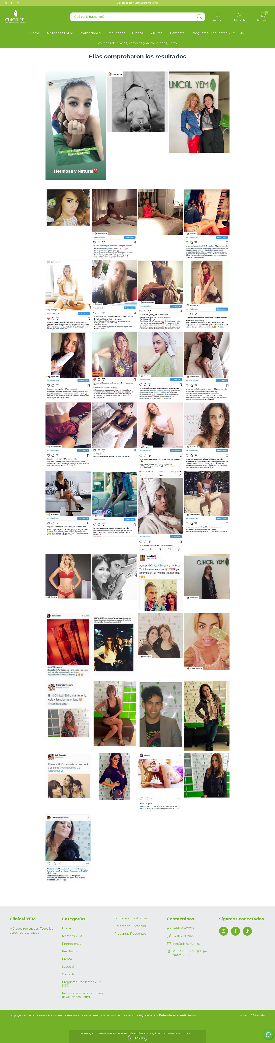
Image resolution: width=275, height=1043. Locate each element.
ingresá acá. (147, 1015)
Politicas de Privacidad (130, 926)
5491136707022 (183, 928)
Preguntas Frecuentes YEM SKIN (218, 33)
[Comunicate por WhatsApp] (268, 1034)
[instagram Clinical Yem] (6, 3)
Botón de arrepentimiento (177, 1015)
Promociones (90, 33)
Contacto (177, 33)
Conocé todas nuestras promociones (137, 2)
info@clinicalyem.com (188, 944)
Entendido (137, 1038)
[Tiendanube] (252, 1015)
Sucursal (156, 33)
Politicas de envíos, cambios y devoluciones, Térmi (137, 43)
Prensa (137, 33)
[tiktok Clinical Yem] (18, 3)
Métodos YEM (58, 33)
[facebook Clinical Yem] (12, 3)
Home (35, 33)
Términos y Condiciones (131, 918)
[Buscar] (199, 17)
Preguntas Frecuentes (130, 933)
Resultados (116, 33)
